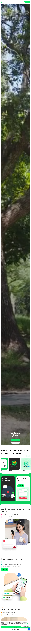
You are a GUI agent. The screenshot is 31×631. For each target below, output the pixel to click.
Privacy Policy (26, 623)
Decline (18, 629)
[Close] (29, 622)
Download (27, 1)
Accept (15, 627)
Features (10, 1)
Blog (22, 1)
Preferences (14, 629)
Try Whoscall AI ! (4, 569)
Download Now (20, 485)
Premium (14, 1)
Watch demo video (15, 442)
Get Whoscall (15, 440)
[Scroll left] (27, 456)
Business (18, 1)
